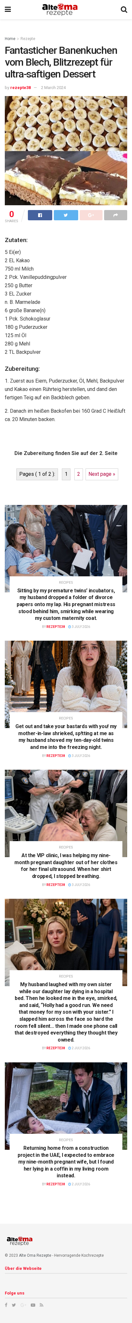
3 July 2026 (80, 627)
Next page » (101, 474)
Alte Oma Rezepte (35, 1255)
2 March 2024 (53, 87)
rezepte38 (20, 87)
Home (10, 39)
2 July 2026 (80, 1048)
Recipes (66, 582)
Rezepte (28, 39)
